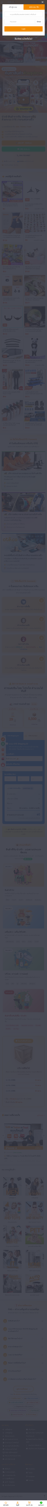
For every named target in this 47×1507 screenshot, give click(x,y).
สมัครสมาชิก (34, 7)
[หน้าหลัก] (6, 1503)
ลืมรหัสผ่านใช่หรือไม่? (23, 38)
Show (39, 21)
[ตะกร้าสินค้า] (29, 1503)
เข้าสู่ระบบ (13, 7)
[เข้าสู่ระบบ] (18, 1503)
